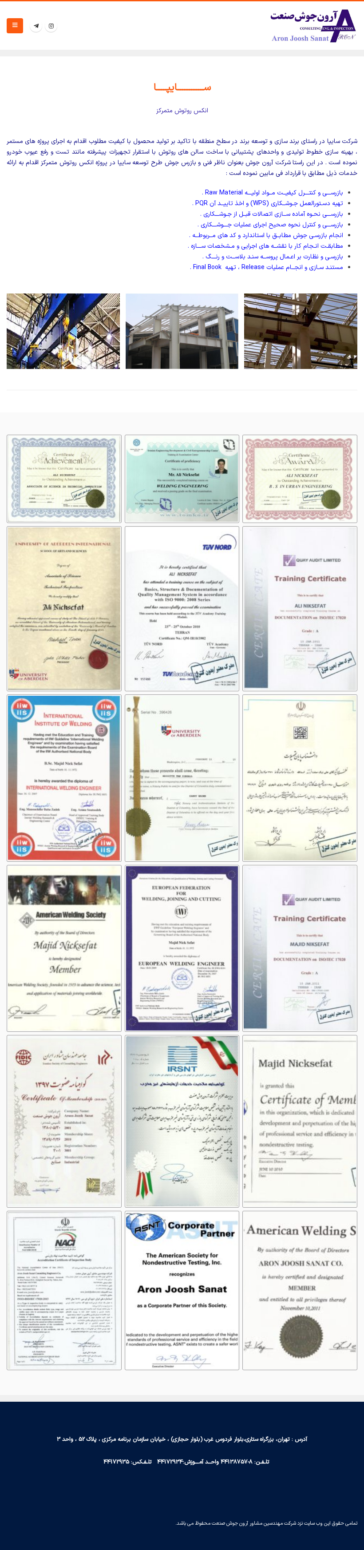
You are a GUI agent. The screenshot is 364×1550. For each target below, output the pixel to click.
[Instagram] (51, 26)
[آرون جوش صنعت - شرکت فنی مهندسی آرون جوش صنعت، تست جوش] (313, 25)
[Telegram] (36, 26)
